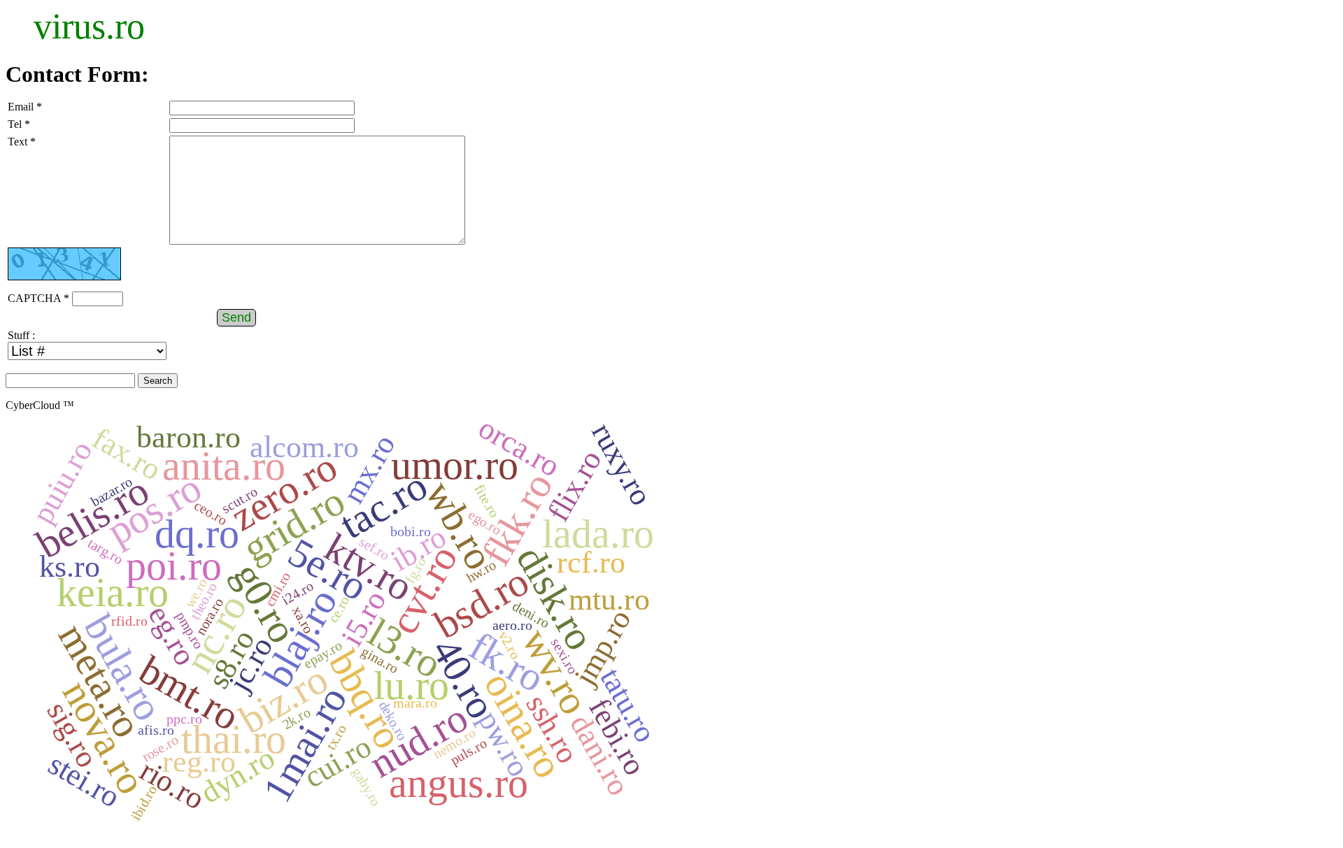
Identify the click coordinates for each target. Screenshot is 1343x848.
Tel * (19, 124)
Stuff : (21, 335)
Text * (22, 142)
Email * (25, 107)
